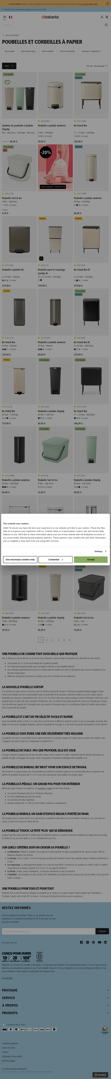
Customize (53, 559)
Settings (98, 551)
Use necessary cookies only (20, 559)
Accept (90, 559)
